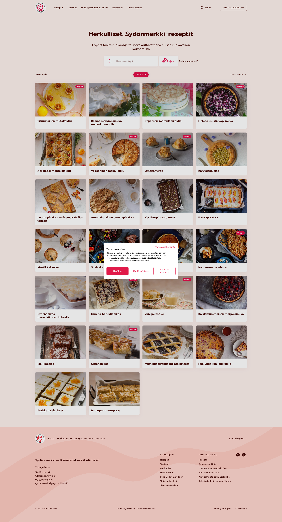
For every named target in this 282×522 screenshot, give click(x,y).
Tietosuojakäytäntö (165, 247)
